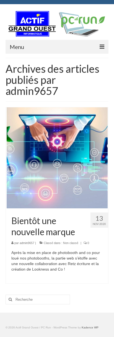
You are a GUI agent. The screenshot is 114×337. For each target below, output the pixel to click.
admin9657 (27, 243)
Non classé (70, 243)
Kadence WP (90, 327)
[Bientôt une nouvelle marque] (57, 157)
